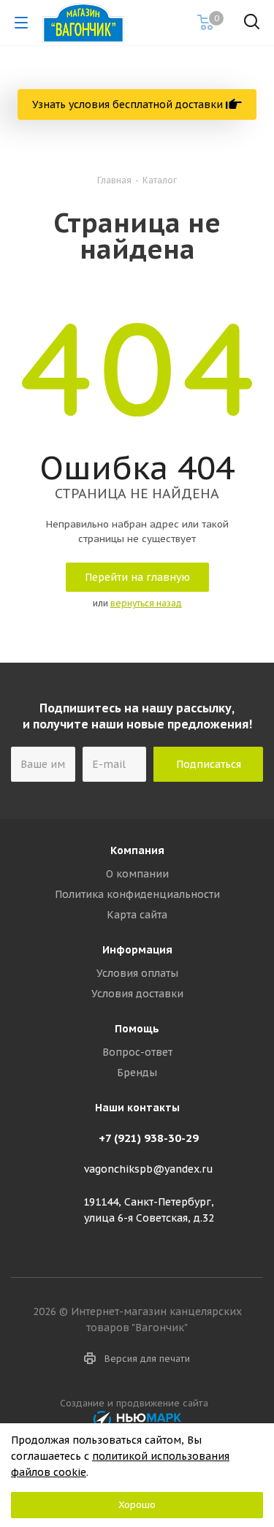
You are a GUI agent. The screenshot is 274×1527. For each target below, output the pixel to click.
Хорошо (137, 1505)
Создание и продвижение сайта (137, 1403)
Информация (137, 949)
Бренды (137, 1072)
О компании (137, 873)
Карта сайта (137, 914)
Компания (137, 850)
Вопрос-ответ (137, 1052)
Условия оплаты (137, 973)
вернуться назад (146, 603)
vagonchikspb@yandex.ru (148, 1169)
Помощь (137, 1028)
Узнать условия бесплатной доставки (129, 104)
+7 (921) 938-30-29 (149, 1138)
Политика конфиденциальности (137, 894)
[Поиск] (251, 24)
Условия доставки (137, 993)
